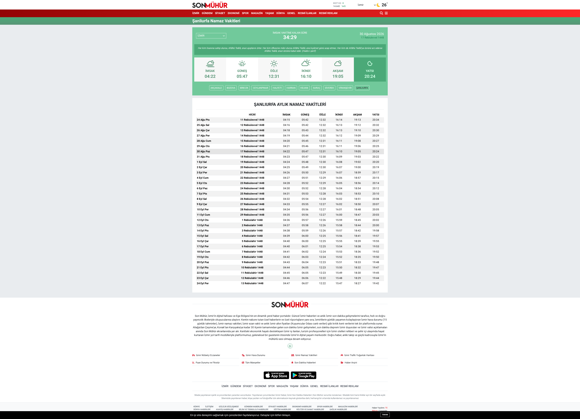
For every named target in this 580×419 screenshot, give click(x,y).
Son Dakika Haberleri (305, 362)
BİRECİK (244, 88)
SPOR (245, 13)
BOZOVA (231, 88)
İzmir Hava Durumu (255, 355)
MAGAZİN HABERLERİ (348, 406)
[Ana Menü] (386, 13)
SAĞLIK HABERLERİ (338, 409)
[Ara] (382, 13)
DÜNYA (280, 13)
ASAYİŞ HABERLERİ (224, 409)
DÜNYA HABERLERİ (201, 409)
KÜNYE (196, 406)
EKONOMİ (233, 13)
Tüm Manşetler (252, 362)
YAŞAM (269, 13)
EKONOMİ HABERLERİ (301, 406)
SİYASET (220, 13)
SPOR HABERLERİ (325, 406)
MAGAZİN (257, 13)
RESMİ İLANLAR (307, 13)
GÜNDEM (207, 13)
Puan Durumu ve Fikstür (208, 362)
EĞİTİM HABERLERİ (282, 409)
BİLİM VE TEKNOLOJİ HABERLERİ (253, 409)
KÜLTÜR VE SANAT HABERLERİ (310, 409)
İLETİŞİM (209, 406)
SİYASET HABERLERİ (277, 406)
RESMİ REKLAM (328, 13)
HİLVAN (304, 88)
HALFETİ (277, 88)
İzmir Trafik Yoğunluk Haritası (359, 355)
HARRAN (291, 88)
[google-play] (303, 375)
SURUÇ (316, 88)
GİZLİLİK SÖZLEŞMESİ (229, 406)
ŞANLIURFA (362, 88)
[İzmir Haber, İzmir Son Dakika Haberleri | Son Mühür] (210, 5)
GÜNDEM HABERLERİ (253, 406)
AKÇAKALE (216, 88)
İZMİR (195, 13)
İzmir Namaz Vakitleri (306, 355)
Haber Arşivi (351, 362)
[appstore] (276, 375)
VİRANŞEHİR (345, 88)
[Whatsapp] (290, 345)
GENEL (291, 13)
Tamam (385, 415)
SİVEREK (329, 88)
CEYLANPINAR (260, 88)
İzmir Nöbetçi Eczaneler (208, 355)
